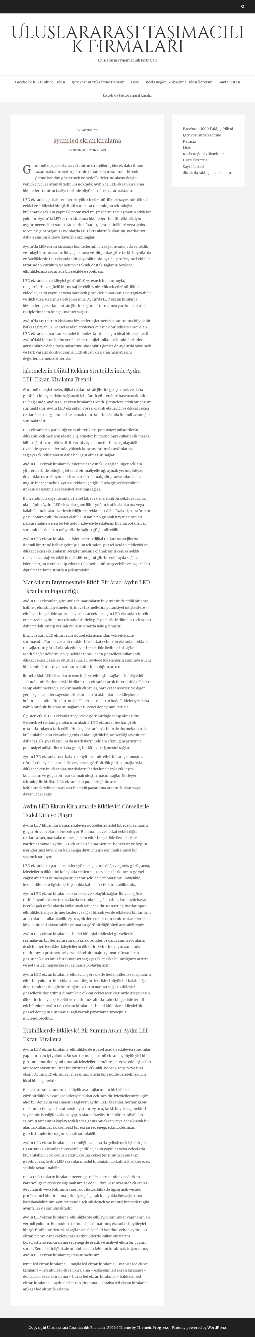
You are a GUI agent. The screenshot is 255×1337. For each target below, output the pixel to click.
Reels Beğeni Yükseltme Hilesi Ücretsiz (179, 82)
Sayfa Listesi (229, 82)
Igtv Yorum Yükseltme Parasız (98, 82)
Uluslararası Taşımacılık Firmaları (128, 41)
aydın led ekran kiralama (75, 1283)
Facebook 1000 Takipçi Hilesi (40, 82)
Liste (135, 82)
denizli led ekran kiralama (45, 1276)
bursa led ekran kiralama (94, 1276)
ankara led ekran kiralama (46, 1289)
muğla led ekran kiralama (92, 1264)
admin (101, 150)
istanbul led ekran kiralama (66, 1270)
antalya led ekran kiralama (124, 1283)
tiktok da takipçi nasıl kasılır (127, 95)
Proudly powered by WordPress (199, 1327)
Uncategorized (87, 130)
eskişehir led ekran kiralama (118, 1270)
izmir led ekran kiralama (44, 1264)
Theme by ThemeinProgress (144, 1327)
